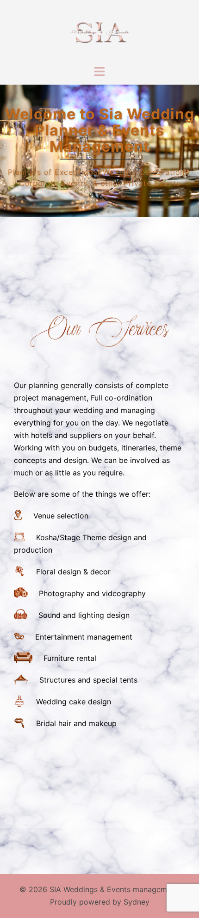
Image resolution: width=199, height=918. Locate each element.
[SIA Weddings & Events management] (99, 31)
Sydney (136, 901)
